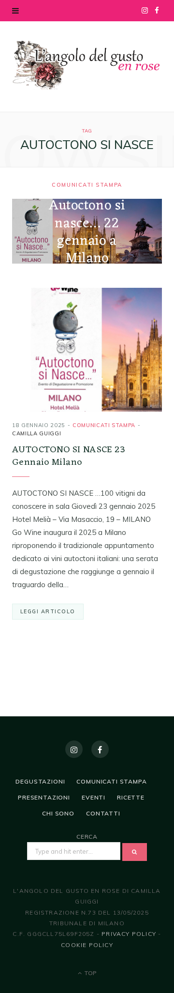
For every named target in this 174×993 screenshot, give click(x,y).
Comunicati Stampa (87, 185)
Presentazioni (44, 797)
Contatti (103, 813)
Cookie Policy (87, 945)
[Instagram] (74, 749)
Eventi (93, 797)
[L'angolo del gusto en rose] (87, 65)
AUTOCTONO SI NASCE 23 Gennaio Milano (68, 456)
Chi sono (58, 813)
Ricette (131, 797)
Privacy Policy (129, 933)
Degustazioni (40, 781)
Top (90, 973)
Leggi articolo (47, 611)
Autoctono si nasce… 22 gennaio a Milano (87, 232)
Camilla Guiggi (36, 433)
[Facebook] (100, 749)
